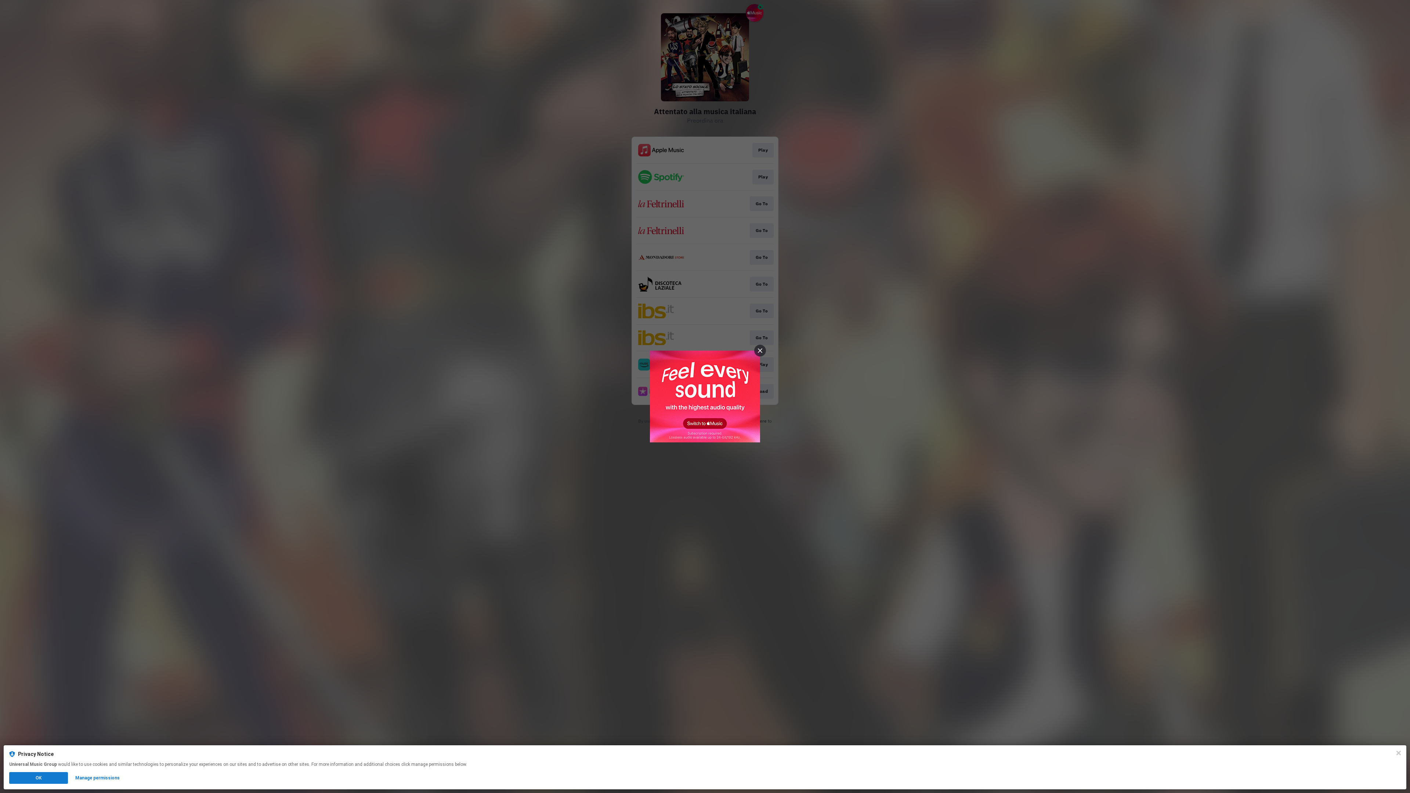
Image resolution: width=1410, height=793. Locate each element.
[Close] (1398, 753)
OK (38, 778)
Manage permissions (97, 778)
